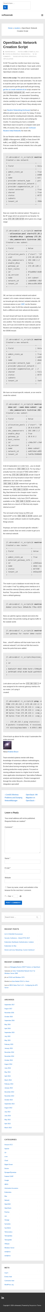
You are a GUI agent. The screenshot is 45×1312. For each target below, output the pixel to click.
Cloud (6, 1160)
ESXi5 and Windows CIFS (16, 977)
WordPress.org (9, 1284)
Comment (9, 827)
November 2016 (9, 1012)
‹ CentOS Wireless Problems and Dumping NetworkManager (13, 797)
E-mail (7, 868)
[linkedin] (3, 1298)
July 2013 (7, 1112)
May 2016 (7, 1024)
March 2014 (8, 1080)
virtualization (8, 59)
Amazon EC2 (8, 1144)
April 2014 (7, 1076)
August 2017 (8, 1008)
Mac (5, 1196)
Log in (6, 1273)
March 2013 (8, 1127)
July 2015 (7, 1036)
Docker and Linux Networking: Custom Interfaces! (19, 950)
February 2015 (8, 1044)
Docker (6, 1168)
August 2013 (8, 1108)
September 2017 (9, 1004)
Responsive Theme (35, 1305)
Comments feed (9, 1280)
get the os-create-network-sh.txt (14, 89)
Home (10, 28)
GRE (23, 304)
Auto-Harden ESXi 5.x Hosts (20, 981)
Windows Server (9, 1248)
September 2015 (9, 1032)
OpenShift (7, 1204)
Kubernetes (7, 1192)
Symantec (7, 1224)
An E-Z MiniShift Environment (13, 934)
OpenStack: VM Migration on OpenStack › (31, 797)
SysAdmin (7, 1228)
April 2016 (7, 1028)
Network (6, 1200)
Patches (7, 1212)
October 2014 (8, 1060)
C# (5, 1152)
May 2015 (7, 1040)
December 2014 (9, 1052)
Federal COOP (8, 1176)
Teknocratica (25, 54)
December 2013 (9, 1092)
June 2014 (7, 1068)
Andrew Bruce (13, 752)
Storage (6, 1220)
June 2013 (7, 1115)
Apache (6, 1148)
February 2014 (8, 1084)
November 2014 (9, 1056)
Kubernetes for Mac (10, 946)
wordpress (7, 1251)
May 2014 (7, 1072)
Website (8, 878)
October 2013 (8, 1100)
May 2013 (7, 1119)
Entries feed (8, 1276)
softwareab (7, 15)
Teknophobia (8, 1236)
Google (6, 1180)
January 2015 (8, 1048)
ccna (5, 1156)
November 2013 (9, 1096)
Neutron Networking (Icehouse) (18, 110)
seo (5, 1216)
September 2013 (9, 1104)
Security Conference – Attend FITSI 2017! (17, 938)
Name (7, 858)
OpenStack (16, 54)
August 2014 (8, 1064)
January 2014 (8, 1088)
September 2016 (9, 1020)
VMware (6, 1244)
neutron (17, 28)
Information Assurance (11, 1188)
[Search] (5, 7)
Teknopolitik (8, 1240)
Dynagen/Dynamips (10, 1172)
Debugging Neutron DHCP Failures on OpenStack (25, 967)
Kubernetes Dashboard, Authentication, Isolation (19, 942)
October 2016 (8, 1016)
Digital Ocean (8, 1164)
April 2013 (7, 1123)
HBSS (6, 1184)
